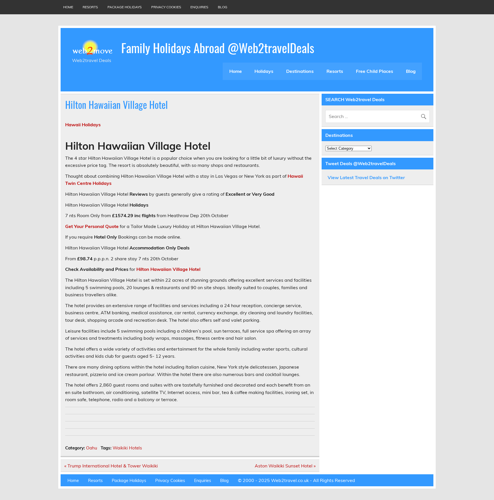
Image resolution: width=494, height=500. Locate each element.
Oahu (91, 448)
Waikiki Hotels (127, 448)
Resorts (90, 7)
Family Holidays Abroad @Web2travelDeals (217, 47)
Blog (222, 7)
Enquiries (199, 7)
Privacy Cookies (166, 7)
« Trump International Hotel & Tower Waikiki (111, 466)
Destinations (300, 71)
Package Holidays (124, 7)
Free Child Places (374, 71)
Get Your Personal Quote (92, 226)
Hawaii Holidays (83, 124)
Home (68, 7)
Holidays (263, 71)
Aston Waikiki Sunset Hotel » (285, 466)
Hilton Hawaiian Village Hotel (168, 269)
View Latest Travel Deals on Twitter (366, 177)
